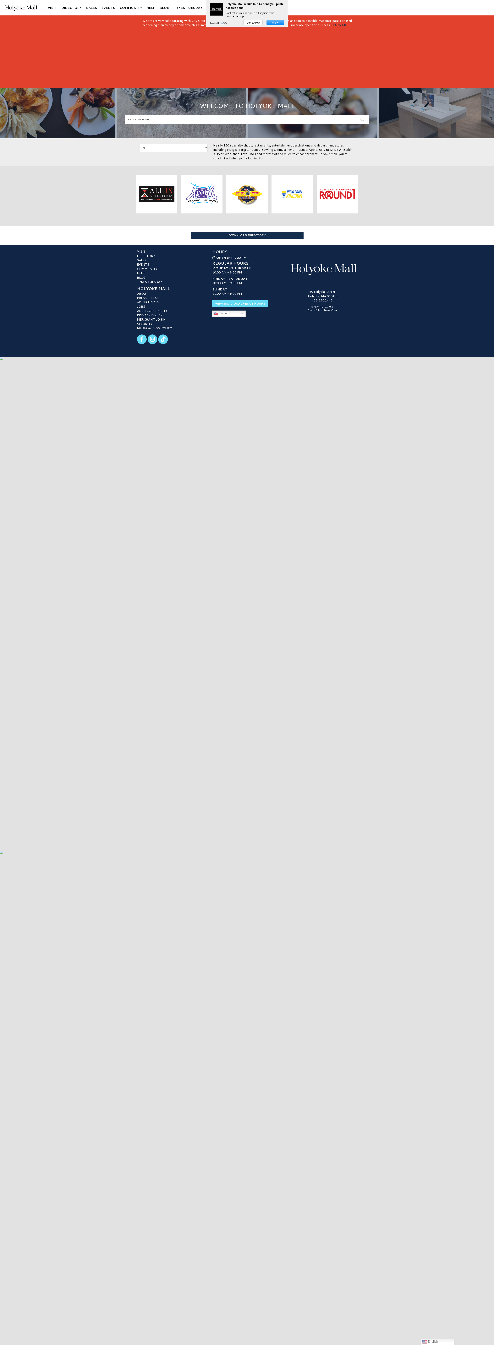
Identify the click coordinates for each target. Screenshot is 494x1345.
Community (147, 269)
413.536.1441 (322, 300)
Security (144, 324)
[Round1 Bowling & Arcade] (337, 194)
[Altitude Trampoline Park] (202, 194)
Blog (141, 277)
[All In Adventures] (157, 194)
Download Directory (247, 235)
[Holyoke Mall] (322, 268)
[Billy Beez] (247, 194)
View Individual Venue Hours (240, 304)
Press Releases (149, 297)
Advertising (148, 302)
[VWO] (225, 23)
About (142, 293)
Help (141, 273)
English (223, 313)
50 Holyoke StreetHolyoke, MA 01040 (322, 293)
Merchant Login (151, 319)
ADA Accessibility (152, 310)
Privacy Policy (149, 315)
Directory (146, 256)
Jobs (141, 306)
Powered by (215, 23)
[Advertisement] (247, 56)
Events (143, 264)
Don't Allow (253, 22)
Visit (141, 251)
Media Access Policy (154, 328)
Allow (275, 22)
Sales (141, 260)
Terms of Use (330, 310)
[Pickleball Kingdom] (292, 194)
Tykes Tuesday (149, 281)
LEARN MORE (341, 25)
